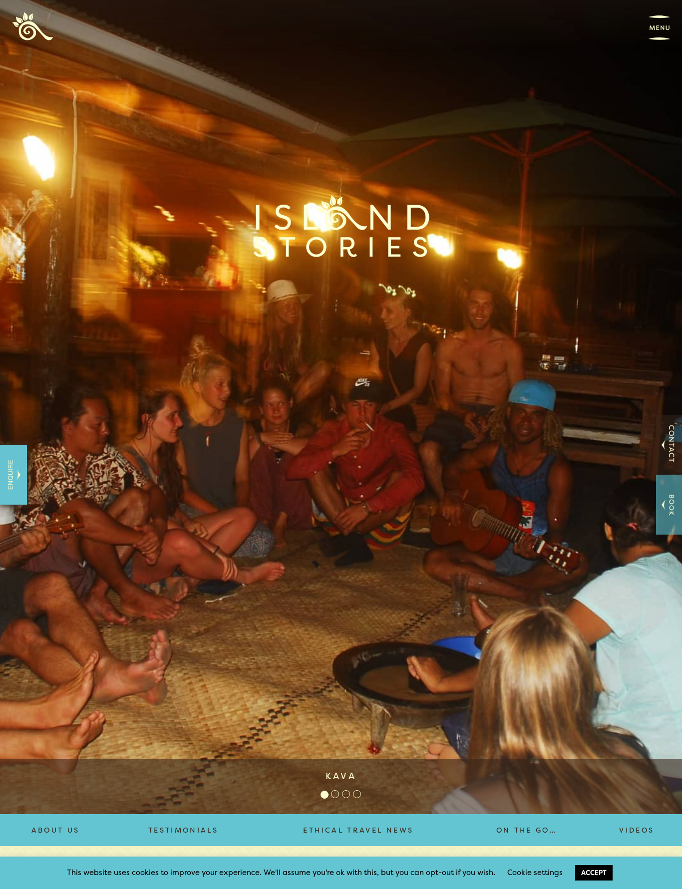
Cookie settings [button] (535, 872)
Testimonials (183, 830)
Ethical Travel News (358, 830)
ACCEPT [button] (594, 872)
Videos (636, 830)
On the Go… (526, 830)
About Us (55, 830)
